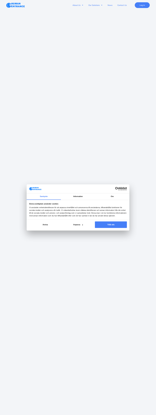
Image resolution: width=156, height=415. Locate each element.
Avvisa (45, 225)
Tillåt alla (110, 225)
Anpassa (76, 225)
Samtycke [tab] (44, 196)
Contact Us (122, 5)
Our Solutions (94, 5)
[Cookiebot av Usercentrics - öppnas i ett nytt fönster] (117, 188)
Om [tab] (112, 196)
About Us (77, 5)
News (110, 5)
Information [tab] (78, 196)
